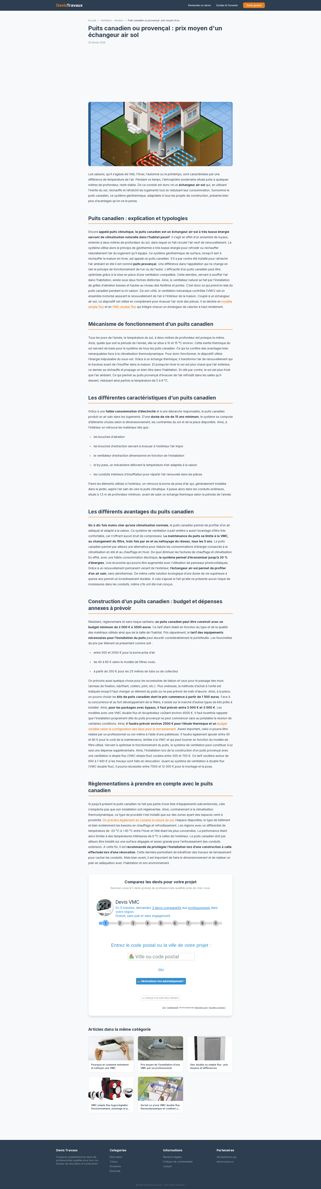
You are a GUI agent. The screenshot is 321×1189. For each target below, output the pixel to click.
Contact (167, 1166)
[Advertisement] (188, 73)
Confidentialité (172, 1008)
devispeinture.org (226, 1156)
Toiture (114, 1161)
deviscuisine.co (225, 1161)
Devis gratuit (253, 5)
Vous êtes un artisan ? (217, 1008)
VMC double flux (124, 307)
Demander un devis (199, 5)
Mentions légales (172, 1156)
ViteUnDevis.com (201, 1008)
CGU (164, 1008)
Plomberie (115, 1166)
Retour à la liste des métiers (162, 998)
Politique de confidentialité (178, 1161)
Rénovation (116, 1156)
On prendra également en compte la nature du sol (138, 820)
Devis (69, 5)
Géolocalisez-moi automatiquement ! (162, 981)
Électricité (115, 1171)
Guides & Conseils (227, 5)
